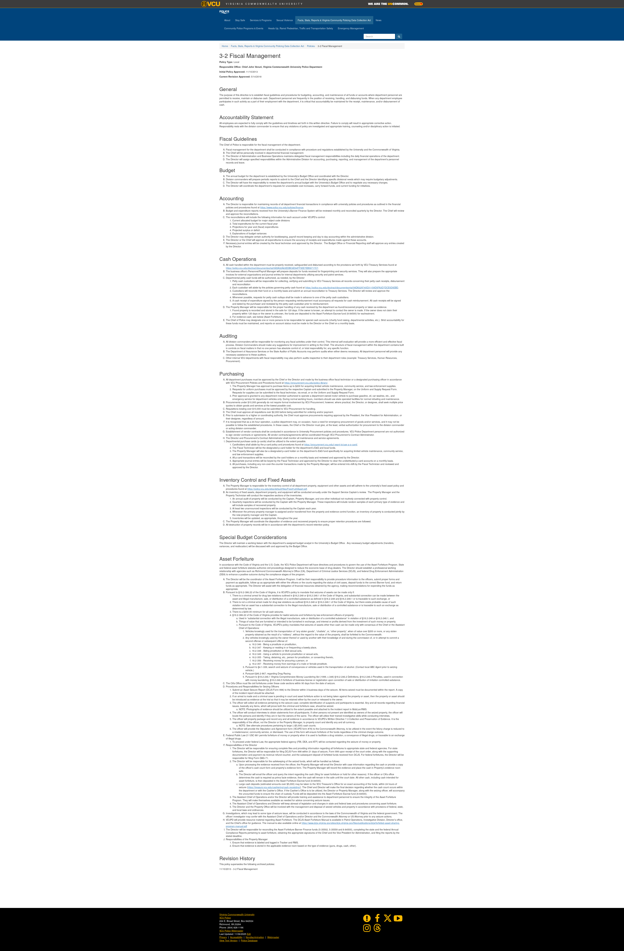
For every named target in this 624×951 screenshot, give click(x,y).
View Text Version (228, 940)
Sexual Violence (284, 20)
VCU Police (225, 917)
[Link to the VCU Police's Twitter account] (388, 918)
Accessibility (236, 937)
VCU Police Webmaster (231, 930)
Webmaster (273, 937)
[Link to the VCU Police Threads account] (377, 927)
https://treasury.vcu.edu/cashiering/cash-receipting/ (274, 787)
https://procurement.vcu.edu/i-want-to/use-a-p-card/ (330, 444)
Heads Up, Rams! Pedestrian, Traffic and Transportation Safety (300, 28)
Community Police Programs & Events (243, 28)
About (227, 20)
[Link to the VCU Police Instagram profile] (367, 927)
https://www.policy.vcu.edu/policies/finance (281, 207)
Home (225, 46)
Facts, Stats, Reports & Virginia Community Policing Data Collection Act (334, 20)
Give (417, 4)
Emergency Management (351, 28)
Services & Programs (261, 20)
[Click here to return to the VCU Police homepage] (224, 12)
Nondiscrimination (255, 937)
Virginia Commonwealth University (264, 4)
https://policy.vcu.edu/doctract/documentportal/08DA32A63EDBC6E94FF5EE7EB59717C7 (272, 268)
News (378, 20)
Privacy (223, 937)
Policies (311, 46)
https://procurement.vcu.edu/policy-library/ (306, 382)
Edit (249, 934)
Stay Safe (240, 20)
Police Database (249, 940)
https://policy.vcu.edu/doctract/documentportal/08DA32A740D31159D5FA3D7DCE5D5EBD (351, 287)
